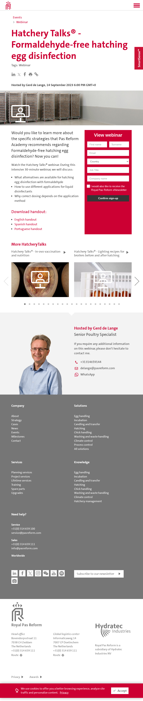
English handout (25, 219)
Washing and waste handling (91, 436)
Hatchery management (88, 501)
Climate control (83, 441)
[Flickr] (14, 581)
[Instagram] (38, 573)
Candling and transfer (87, 424)
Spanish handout (25, 224)
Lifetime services (21, 480)
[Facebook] (25, 74)
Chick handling (83, 432)
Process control (83, 445)
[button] (137, 6)
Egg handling (82, 416)
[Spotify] (61, 573)
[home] (8, 5)
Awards (34, 677)
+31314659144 (90, 362)
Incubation (80, 420)
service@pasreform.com (26, 533)
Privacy (15, 677)
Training (16, 485)
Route (14, 655)
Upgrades (17, 493)
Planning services (21, 472)
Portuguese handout (28, 229)
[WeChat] (46, 573)
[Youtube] (54, 573)
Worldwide (18, 555)
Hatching (79, 428)
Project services (20, 476)
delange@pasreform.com (97, 368)
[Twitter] (20, 74)
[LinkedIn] (14, 74)
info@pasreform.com (24, 548)
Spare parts (18, 489)
